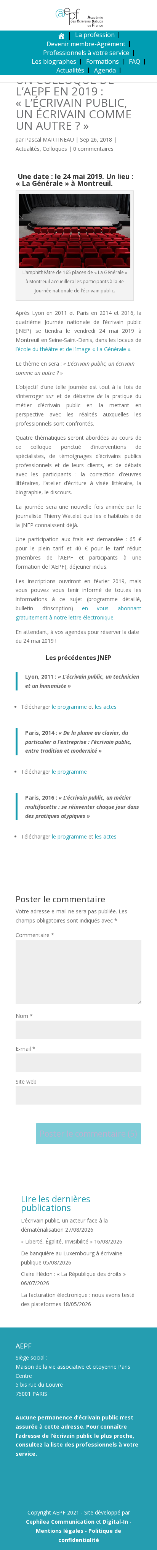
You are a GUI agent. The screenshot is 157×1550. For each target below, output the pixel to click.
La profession (95, 35)
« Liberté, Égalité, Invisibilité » (57, 1241)
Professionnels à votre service (86, 52)
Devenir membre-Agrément (85, 44)
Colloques (55, 148)
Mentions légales (59, 1530)
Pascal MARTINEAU (49, 139)
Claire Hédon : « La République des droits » (73, 1273)
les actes (106, 706)
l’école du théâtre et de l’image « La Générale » (73, 349)
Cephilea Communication (60, 1521)
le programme (69, 706)
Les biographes (54, 61)
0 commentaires (93, 148)
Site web (26, 1081)
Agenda (105, 70)
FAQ (134, 61)
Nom (24, 1015)
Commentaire (35, 935)
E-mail (25, 1048)
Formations (102, 61)
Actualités (70, 70)
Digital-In (115, 1521)
